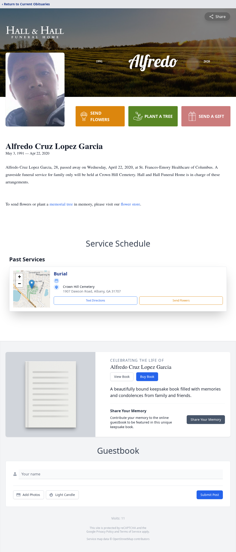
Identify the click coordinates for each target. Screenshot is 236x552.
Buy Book (147, 376)
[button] (32, 284)
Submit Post (210, 494)
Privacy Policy (105, 532)
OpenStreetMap (123, 539)
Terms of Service (130, 532)
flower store (130, 204)
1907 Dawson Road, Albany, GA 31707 (92, 291)
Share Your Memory (206, 419)
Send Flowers (181, 300)
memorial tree (61, 204)
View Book (122, 376)
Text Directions (95, 300)
